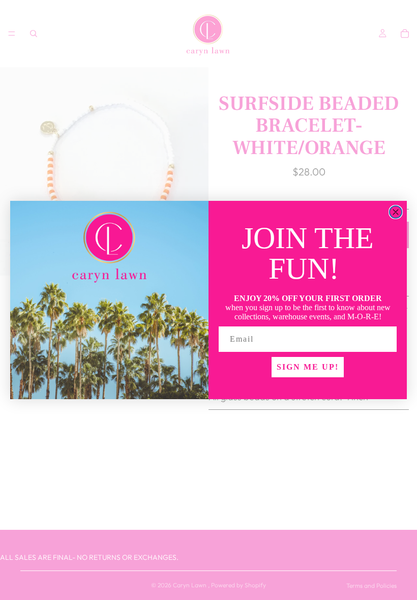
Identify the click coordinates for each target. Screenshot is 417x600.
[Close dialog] (396, 212)
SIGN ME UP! (308, 367)
